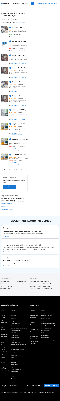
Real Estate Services (21, 51)
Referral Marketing (15, 333)
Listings (3, 313)
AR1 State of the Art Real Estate (20, 41)
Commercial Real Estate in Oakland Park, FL (41, 288)
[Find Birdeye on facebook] (27, 385)
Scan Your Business (46, 328)
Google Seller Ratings (4, 323)
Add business (10, 187)
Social (2, 332)
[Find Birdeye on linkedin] (33, 385)
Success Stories (34, 334)
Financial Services (15, 360)
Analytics (3, 362)
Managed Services (45, 313)
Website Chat (14, 335)
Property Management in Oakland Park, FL (40, 284)
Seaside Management (20, 139)
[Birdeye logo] (5, 3)
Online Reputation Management (19, 328)
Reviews (3, 315)
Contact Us (33, 343)
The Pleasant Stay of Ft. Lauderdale (20, 110)
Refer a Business (45, 337)
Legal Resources (34, 341)
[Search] (32, 3)
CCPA (32, 392)
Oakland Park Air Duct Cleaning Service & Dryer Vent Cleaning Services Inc (20, 27)
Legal (12, 367)
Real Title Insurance (19, 82)
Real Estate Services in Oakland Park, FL (40, 286)
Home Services (14, 364)
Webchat (3, 329)
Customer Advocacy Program (48, 340)
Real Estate (13, 37)
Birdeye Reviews (34, 336)
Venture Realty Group (20, 68)
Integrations (4, 364)
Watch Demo (33, 317)
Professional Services (46, 315)
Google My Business (16, 340)
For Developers (45, 333)
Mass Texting (4, 336)
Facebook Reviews (15, 342)
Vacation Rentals (21, 119)
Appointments (4, 334)
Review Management (16, 323)
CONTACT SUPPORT (51, 385)
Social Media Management (17, 349)
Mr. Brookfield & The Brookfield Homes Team (20, 55)
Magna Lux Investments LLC (20, 124)
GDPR (25, 392)
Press (31, 327)
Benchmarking (4, 352)
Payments (3, 339)
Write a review (42, 3)
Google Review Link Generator (48, 325)
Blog (31, 324)
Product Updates (34, 329)
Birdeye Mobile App (5, 371)
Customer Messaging (16, 330)
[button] (26, 170)
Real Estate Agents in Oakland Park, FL (39, 281)
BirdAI (2, 360)
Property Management (16, 134)
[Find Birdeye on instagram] (35, 385)
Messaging (3, 344)
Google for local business (17, 321)
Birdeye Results (33, 338)
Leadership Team (34, 315)
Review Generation (15, 325)
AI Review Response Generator (48, 323)
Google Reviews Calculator (47, 321)
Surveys (3, 347)
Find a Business (45, 330)
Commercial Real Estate (8, 208)
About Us (32, 313)
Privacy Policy (15, 392)
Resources (32, 322)
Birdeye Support (45, 335)
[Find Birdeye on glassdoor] (41, 385)
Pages (2, 320)
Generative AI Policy (39, 392)
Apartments (5, 206)
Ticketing (3, 354)
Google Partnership (3, 367)
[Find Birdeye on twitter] (30, 385)
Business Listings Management (18, 344)
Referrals (3, 317)
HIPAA (28, 392)
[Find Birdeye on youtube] (39, 385)
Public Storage (14, 371)
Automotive (14, 355)
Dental (12, 357)
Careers (32, 331)
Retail (12, 376)
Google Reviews (15, 337)
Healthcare (13, 362)
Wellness (13, 378)
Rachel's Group (18, 96)
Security (21, 392)
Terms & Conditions (6, 392)
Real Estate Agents (21, 63)
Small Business (14, 313)
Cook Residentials (19, 154)
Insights (3, 349)
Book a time (33, 320)
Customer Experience (16, 347)
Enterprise (13, 315)
